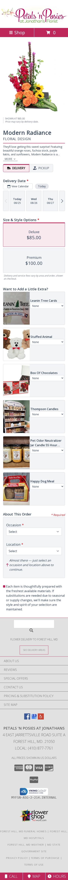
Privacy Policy (17, 858)
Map (35, 876)
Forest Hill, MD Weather (26, 844)
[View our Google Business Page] (34, 718)
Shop (19, 32)
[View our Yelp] (41, 718)
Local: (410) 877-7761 (34, 748)
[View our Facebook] (27, 718)
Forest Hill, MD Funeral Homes (23, 831)
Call (12, 876)
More (8, 159)
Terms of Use (34, 864)
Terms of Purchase (45, 858)
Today (42, 186)
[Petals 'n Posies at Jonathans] (34, 22)
